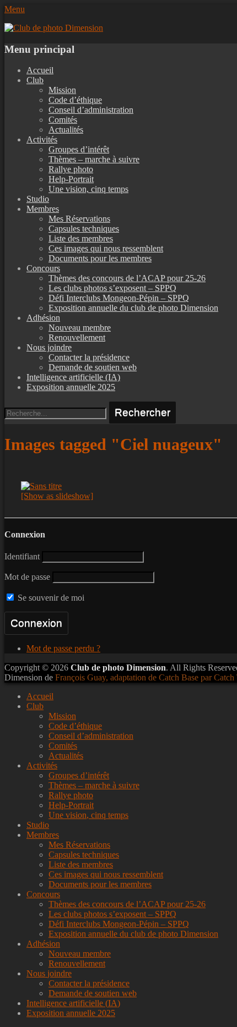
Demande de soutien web (93, 367)
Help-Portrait (71, 179)
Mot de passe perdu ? (63, 648)
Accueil (39, 70)
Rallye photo (71, 169)
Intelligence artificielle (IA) (73, 377)
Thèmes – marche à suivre (94, 159)
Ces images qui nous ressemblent (106, 248)
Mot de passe (27, 576)
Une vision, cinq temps (88, 189)
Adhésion (43, 317)
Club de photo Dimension (118, 667)
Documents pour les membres (100, 258)
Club (35, 80)
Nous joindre (49, 347)
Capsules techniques (84, 228)
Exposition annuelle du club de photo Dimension (133, 307)
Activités (41, 139)
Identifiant (22, 556)
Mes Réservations (79, 218)
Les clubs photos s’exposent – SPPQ (112, 288)
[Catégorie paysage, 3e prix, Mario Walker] (41, 486)
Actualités (66, 129)
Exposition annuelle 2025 (70, 387)
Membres (42, 208)
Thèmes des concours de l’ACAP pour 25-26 (127, 278)
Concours (43, 268)
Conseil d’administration (91, 109)
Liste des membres (81, 238)
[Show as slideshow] (57, 496)
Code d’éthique (75, 100)
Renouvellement (77, 337)
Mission (62, 90)
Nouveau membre (80, 327)
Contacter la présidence (89, 357)
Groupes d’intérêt (79, 149)
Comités (63, 119)
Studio (37, 199)
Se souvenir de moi (49, 597)
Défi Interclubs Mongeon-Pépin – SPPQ (119, 298)
